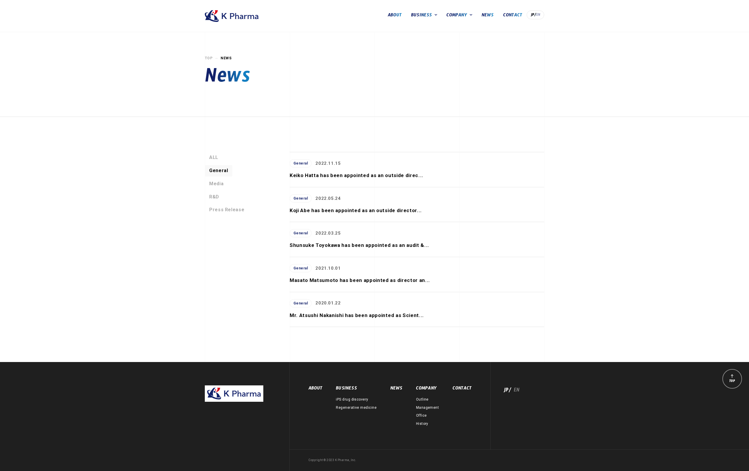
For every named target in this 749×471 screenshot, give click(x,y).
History (422, 424)
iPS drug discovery (352, 399)
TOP (208, 58)
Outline (422, 399)
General (218, 170)
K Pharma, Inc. (232, 16)
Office (421, 415)
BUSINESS (421, 15)
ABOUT (395, 15)
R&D (214, 197)
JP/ (533, 15)
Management (427, 408)
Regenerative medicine (356, 408)
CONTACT (512, 15)
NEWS (488, 15)
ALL (213, 157)
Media (216, 183)
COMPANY (456, 15)
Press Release (226, 209)
